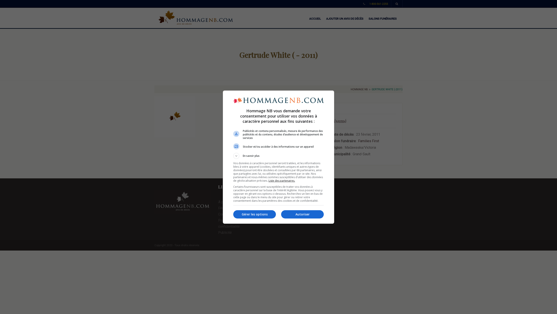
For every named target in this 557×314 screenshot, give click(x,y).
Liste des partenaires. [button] (281, 181)
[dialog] (278, 157)
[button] (278, 156)
